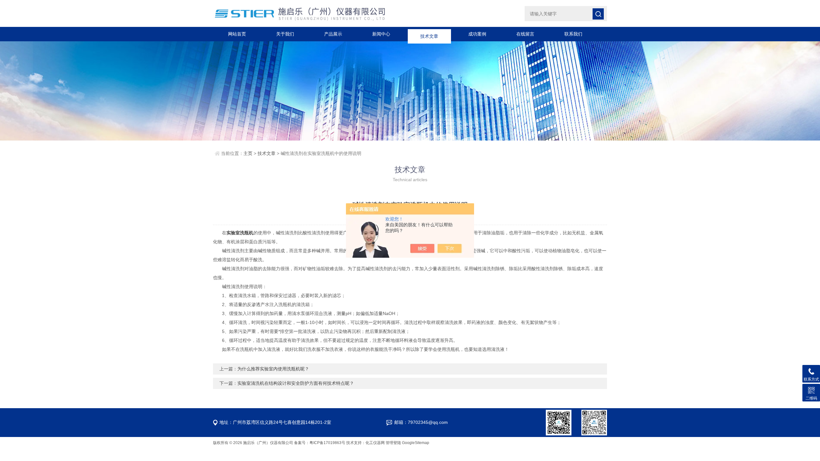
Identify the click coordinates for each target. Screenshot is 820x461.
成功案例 (477, 33)
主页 (247, 153)
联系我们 (573, 33)
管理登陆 (393, 443)
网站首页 (237, 33)
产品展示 (333, 33)
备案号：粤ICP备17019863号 (319, 443)
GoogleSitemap (415, 443)
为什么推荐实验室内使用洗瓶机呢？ (273, 368)
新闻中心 (381, 33)
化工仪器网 (375, 443)
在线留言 (525, 33)
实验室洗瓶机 (239, 232)
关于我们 (285, 33)
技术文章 (429, 33)
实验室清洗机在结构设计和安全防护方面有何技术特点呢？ (295, 383)
